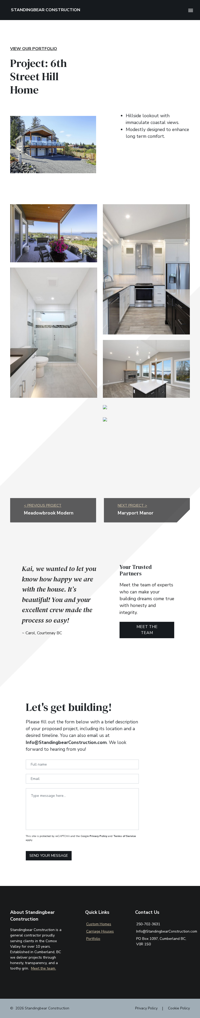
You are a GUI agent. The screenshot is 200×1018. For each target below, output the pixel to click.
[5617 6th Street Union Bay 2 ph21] (53, 233)
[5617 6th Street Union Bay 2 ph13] (105, 419)
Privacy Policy (98, 836)
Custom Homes (98, 924)
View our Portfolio (33, 49)
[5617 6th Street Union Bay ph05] (53, 332)
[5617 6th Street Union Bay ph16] (146, 368)
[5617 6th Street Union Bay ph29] (105, 407)
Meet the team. (43, 968)
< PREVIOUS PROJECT (42, 505)
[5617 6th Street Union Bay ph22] (146, 269)
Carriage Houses (100, 931)
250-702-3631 (148, 924)
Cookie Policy (179, 1008)
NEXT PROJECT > (132, 505)
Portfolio (93, 938)
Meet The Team (147, 630)
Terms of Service (124, 836)
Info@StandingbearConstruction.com (166, 931)
